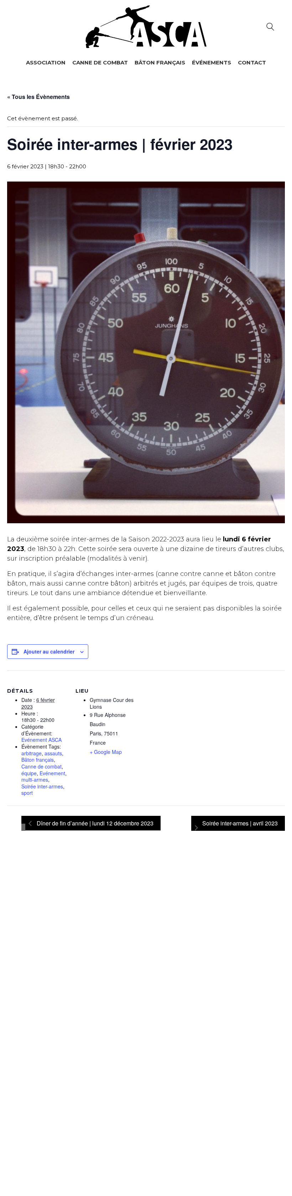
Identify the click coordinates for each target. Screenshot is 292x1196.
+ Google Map (106, 751)
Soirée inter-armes (42, 786)
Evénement (52, 773)
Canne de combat (41, 766)
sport (27, 793)
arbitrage (31, 753)
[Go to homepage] (146, 26)
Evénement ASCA (41, 739)
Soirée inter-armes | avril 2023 (240, 823)
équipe (29, 773)
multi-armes (34, 779)
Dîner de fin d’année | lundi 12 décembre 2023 (94, 823)
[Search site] (270, 27)
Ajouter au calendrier (49, 651)
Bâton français (37, 759)
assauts (53, 753)
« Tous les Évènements (38, 96)
